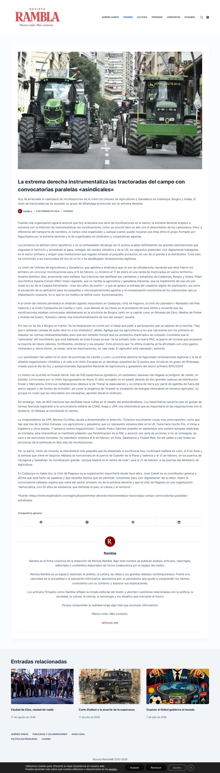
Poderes (128, 17)
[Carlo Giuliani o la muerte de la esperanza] (110, 686)
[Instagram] (207, 17)
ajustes (113, 769)
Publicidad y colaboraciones (49, 734)
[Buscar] (201, 17)
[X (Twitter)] (87, 522)
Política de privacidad (24, 739)
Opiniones (157, 17)
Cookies (46, 739)
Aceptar (134, 767)
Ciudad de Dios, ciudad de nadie (32, 709)
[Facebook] (41, 522)
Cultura (142, 17)
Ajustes (177, 767)
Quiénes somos (110, 17)
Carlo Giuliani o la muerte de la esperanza (107, 709)
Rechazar (156, 767)
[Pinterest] (133, 522)
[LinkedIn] (179, 522)
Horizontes (173, 17)
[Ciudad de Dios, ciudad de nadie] (42, 686)
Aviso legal (78, 734)
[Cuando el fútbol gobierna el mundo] (177, 686)
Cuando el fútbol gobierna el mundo (170, 709)
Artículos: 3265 (110, 623)
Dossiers (190, 17)
